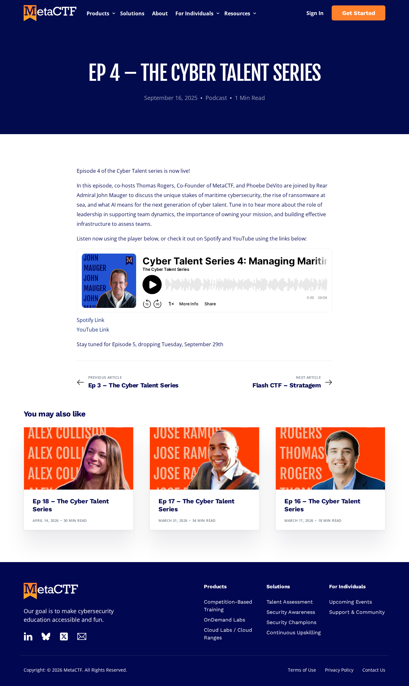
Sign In (315, 13)
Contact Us (373, 670)
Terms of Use (302, 670)
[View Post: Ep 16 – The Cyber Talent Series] (330, 458)
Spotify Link (90, 320)
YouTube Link (93, 329)
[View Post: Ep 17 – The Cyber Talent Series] (204, 458)
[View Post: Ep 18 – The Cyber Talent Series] (78, 458)
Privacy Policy (339, 670)
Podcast (216, 98)
